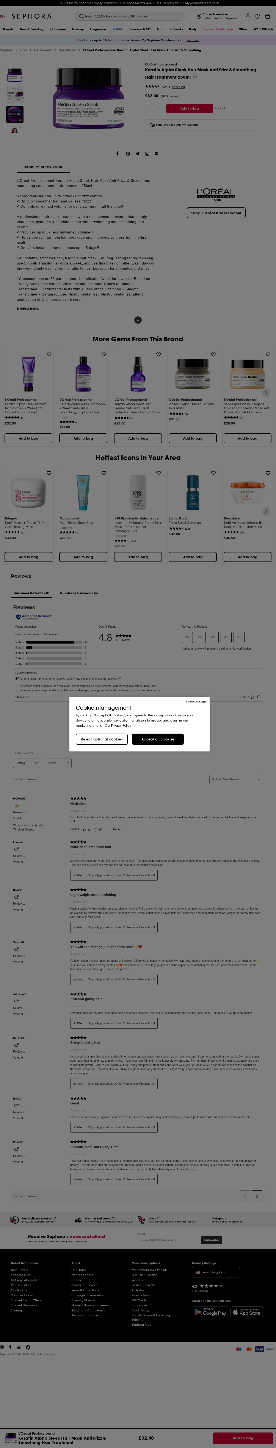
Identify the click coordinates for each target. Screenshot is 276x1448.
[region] (139, 724)
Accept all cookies (157, 739)
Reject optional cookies (102, 739)
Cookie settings (196, 701)
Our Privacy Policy (118, 726)
